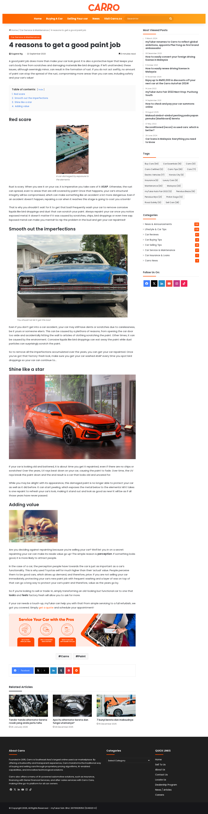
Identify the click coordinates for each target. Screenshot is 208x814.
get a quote (45, 607)
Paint (82, 656)
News (96, 18)
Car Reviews (152, 234)
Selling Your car (77, 18)
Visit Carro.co (113, 18)
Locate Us (160, 779)
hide (41, 89)
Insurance (151, 180)
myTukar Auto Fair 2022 (158, 191)
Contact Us (161, 774)
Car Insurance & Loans (157, 255)
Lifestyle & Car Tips (155, 229)
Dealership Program (166, 784)
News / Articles (163, 789)
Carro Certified (154, 169)
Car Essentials (172, 163)
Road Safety (153, 202)
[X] (15, 790)
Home (38, 18)
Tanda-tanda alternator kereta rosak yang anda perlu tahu (28, 721)
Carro (65, 656)
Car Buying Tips (153, 239)
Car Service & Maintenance (34, 30)
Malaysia (174, 185)
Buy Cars (152, 163)
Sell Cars (172, 202)
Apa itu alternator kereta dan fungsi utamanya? (70, 721)
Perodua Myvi (153, 196)
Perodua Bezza (185, 191)
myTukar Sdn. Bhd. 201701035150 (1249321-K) (74, 808)
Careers (159, 794)
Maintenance (153, 185)
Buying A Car (54, 18)
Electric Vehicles (154, 174)
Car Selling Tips (153, 245)
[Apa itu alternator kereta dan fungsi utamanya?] (72, 706)
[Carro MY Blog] (104, 6)
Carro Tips (175, 169)
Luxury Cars (170, 180)
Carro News (151, 260)
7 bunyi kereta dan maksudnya (115, 719)
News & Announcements (158, 224)
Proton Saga (174, 196)
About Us (160, 769)
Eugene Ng (17, 53)
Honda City (176, 174)
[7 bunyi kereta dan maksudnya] (116, 706)
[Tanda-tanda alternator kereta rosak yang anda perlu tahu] (28, 706)
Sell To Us (160, 764)
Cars (191, 169)
